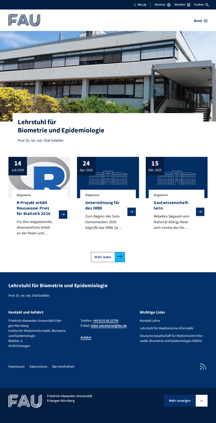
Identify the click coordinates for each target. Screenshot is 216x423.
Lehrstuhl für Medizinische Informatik (166, 328)
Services (160, 5)
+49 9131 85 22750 (105, 320)
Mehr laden (102, 257)
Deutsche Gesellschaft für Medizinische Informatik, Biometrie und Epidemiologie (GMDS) (172, 338)
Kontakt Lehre (150, 320)
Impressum (16, 366)
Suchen (199, 5)
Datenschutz (38, 366)
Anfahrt (86, 337)
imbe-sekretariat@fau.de (109, 325)
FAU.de (142, 5)
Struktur (179, 5)
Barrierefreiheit (63, 366)
